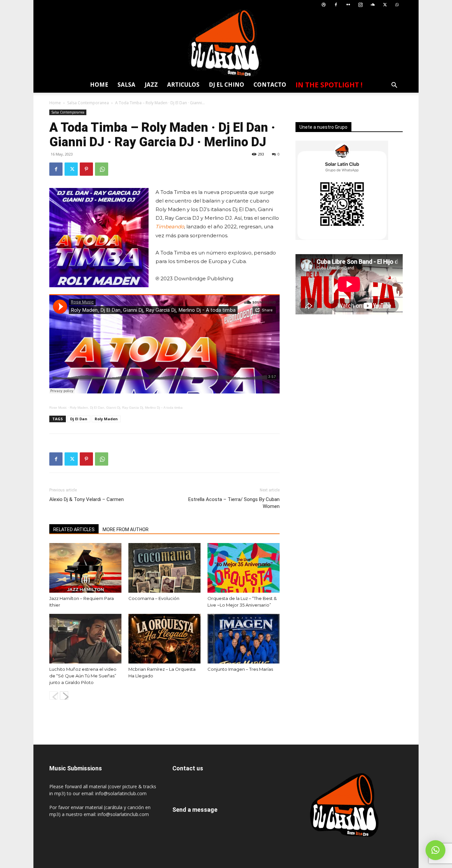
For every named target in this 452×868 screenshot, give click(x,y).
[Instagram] (360, 5)
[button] (394, 86)
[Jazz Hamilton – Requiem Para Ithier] (85, 568)
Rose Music (58, 407)
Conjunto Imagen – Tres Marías (240, 669)
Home (99, 84)
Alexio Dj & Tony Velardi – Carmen (86, 499)
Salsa (126, 84)
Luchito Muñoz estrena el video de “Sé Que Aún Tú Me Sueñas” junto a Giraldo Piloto (82, 675)
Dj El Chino (226, 84)
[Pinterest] (86, 169)
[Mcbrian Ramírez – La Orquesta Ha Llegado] (164, 638)
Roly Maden (106, 418)
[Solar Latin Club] (226, 43)
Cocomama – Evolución (153, 598)
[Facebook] (335, 5)
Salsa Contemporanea (88, 103)
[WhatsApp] (397, 5)
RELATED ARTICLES (74, 529)
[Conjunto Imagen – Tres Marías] (243, 638)
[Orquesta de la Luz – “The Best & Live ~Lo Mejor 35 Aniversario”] (243, 568)
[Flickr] (348, 5)
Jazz (151, 84)
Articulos (183, 84)
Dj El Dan (78, 418)
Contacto (269, 84)
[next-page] (64, 695)
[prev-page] (53, 695)
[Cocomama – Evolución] (164, 568)
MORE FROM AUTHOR (126, 529)
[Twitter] (384, 5)
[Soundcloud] (372, 5)
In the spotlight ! (328, 84)
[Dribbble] (323, 5)
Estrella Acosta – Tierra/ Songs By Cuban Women (234, 502)
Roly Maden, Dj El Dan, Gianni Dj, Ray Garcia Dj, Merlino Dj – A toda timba (126, 407)
